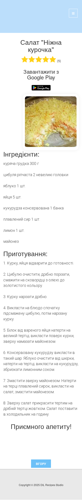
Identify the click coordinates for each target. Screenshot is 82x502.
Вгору (41, 463)
